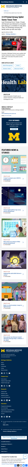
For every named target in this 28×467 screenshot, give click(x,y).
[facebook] (2, 373)
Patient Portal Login (5, 382)
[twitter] (7, 373)
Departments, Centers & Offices (7, 409)
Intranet (2, 413)
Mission (2, 364)
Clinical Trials (4, 391)
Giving (2, 368)
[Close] (25, 456)
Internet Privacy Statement (8, 464)
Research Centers (4, 395)
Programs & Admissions (6, 406)
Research (3, 389)
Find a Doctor (4, 379)
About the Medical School (6, 411)
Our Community (4, 408)
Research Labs (4, 393)
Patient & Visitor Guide (6, 380)
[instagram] (4, 373)
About (2, 362)
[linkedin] (7, 400)
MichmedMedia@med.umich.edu (9, 113)
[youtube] (9, 373)
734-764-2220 (8, 115)
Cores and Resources (5, 397)
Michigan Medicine (10, 34)
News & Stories (4, 370)
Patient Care (4, 376)
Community (3, 366)
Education (4, 403)
